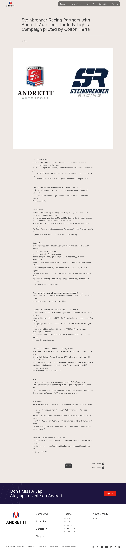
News (68, 466)
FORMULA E (68, 525)
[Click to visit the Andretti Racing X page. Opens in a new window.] (97, 547)
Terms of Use (42, 546)
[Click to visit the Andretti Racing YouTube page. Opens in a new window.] (106, 547)
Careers (40, 528)
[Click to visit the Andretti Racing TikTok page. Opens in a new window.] (115, 547)
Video (95, 518)
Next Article (96, 464)
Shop (39, 536)
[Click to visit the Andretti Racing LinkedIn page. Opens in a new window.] (111, 547)
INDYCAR (67, 518)
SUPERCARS (68, 532)
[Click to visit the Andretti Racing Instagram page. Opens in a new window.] (93, 547)
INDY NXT (67, 522)
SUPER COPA (68, 528)
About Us (41, 521)
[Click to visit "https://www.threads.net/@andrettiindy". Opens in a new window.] (119, 547)
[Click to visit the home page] (10, 3)
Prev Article (96, 468)
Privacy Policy (54, 546)
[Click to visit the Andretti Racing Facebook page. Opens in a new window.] (102, 547)
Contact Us (42, 513)
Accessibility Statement (69, 546)
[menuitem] (63, 4)
